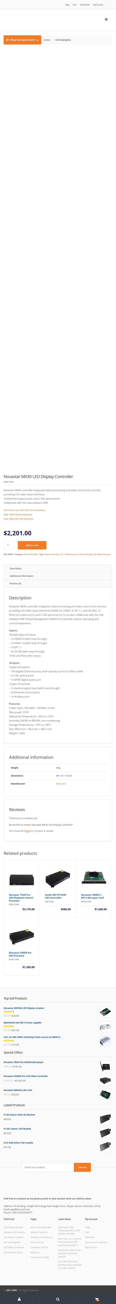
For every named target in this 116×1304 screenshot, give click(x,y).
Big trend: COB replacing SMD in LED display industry (69, 1230)
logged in (29, 831)
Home (47, 39)
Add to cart (32, 545)
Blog (67, 5)
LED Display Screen (13, 1227)
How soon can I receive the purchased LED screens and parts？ (69, 1242)
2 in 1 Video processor (69, 554)
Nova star (61, 783)
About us (35, 1252)
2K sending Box (86, 554)
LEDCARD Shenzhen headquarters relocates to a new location (70, 1264)
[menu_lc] (106, 19)
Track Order (85, 5)
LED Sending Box (30, 554)
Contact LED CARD (40, 1257)
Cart (74, 5)
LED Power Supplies (14, 1237)
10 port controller (51, 554)
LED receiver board (13, 1252)
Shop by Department (23, 39)
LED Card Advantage (41, 1227)
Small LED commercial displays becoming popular (69, 1253)
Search (82, 1167)
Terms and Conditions (96, 1242)
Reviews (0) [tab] (15, 583)
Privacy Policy (37, 1242)
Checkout (89, 1237)
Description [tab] (16, 568)
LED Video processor (14, 1247)
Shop (87, 1227)
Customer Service (39, 1247)
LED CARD (11, 1290)
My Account (98, 5)
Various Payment (39, 1232)
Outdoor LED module (14, 1232)
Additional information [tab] (21, 575)
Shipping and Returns (42, 1237)
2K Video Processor (102, 554)
